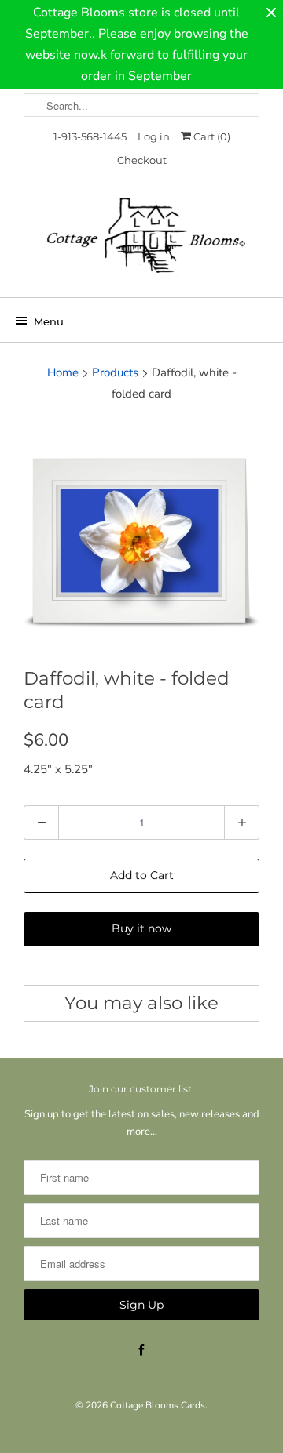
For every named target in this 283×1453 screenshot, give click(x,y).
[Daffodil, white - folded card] (141, 538)
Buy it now (141, 928)
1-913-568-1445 (90, 136)
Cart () (210, 136)
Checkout (142, 160)
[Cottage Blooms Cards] (141, 240)
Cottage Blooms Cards (157, 1405)
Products (115, 372)
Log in (154, 136)
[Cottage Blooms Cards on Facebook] (141, 1350)
